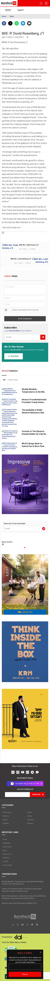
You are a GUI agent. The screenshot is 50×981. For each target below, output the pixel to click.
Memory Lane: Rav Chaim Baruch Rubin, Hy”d (19, 903)
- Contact (5, 861)
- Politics (5, 820)
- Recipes (29, 823)
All (4, 380)
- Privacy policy (7, 865)
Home (4, 16)
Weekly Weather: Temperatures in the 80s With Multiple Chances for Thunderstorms (23, 883)
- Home (4, 839)
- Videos (29, 816)
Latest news (13, 380)
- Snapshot (30, 820)
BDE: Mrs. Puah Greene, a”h (28, 245)
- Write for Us (6, 854)
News (12, 16)
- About (4, 850)
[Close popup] (40, 952)
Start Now (14, 356)
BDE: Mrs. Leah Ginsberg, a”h (21, 259)
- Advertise (5, 858)
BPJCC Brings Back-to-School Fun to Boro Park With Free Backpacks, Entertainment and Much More (24, 897)
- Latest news (6, 812)
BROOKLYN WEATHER (23, 10)
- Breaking (5, 816)
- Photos (29, 812)
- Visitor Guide (7, 847)
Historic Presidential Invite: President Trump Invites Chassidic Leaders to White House (22, 890)
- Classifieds (6, 843)
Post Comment (25, 319)
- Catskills (5, 823)
